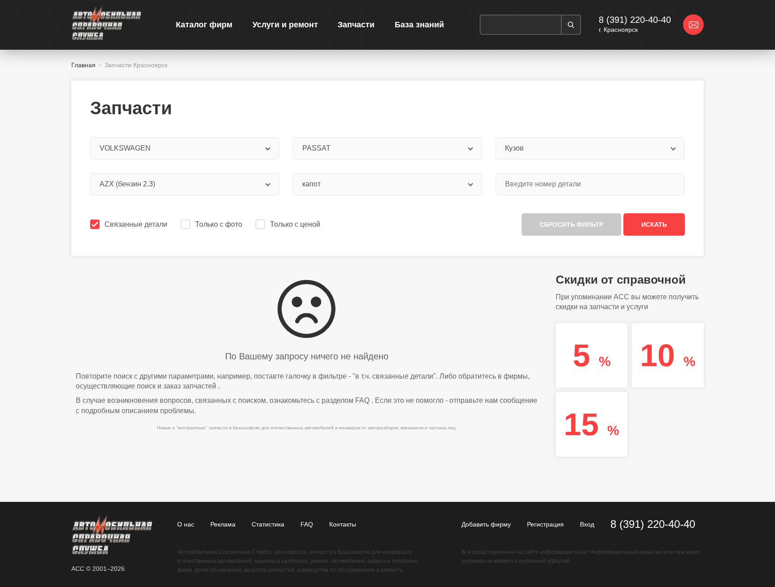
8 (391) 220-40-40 (635, 20)
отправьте (466, 400)
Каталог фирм (204, 25)
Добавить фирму (486, 524)
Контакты (342, 524)
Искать (654, 224)
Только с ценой (295, 224)
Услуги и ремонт (285, 25)
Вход (587, 524)
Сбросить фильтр (571, 224)
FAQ (362, 400)
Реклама (222, 524)
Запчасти (356, 25)
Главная (83, 65)
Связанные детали (135, 224)
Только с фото (218, 224)
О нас (185, 524)
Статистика (268, 524)
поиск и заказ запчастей (176, 386)
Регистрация (545, 524)
